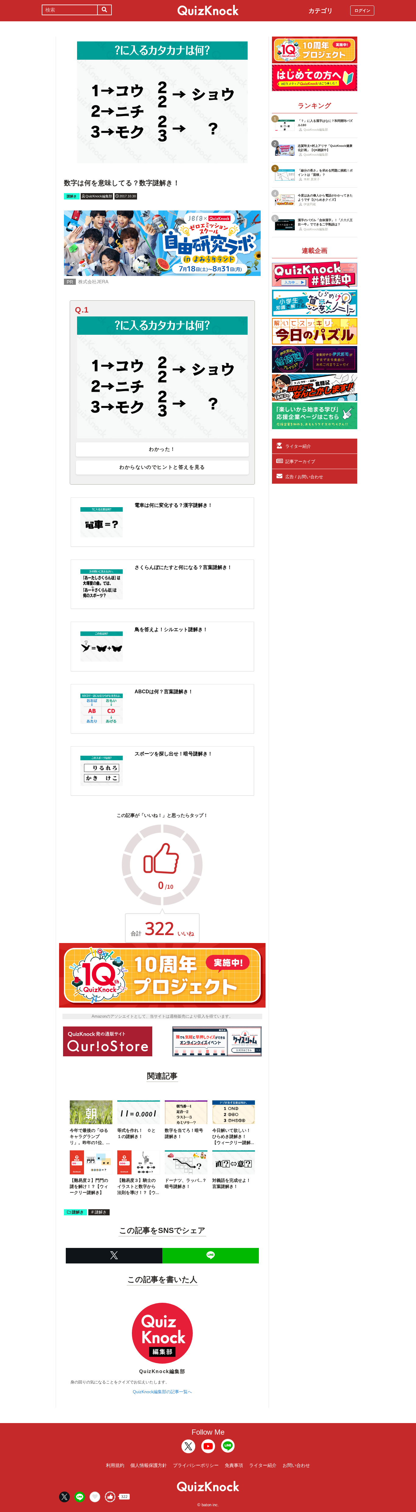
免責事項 (234, 1465)
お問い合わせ (296, 1465)
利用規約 (115, 1465)
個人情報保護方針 (148, 1465)
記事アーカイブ (300, 461)
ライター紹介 (298, 446)
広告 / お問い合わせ (304, 476)
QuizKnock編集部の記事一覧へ (162, 1391)
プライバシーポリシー (196, 1465)
